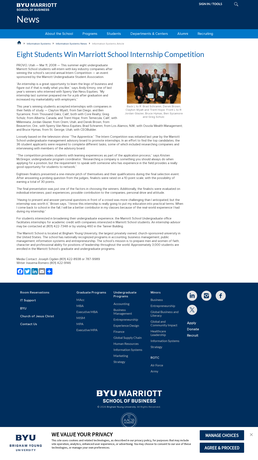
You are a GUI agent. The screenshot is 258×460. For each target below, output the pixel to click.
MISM (80, 318)
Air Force (157, 365)
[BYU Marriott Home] (37, 7)
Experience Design (126, 325)
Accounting (121, 304)
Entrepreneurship (125, 319)
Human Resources (126, 343)
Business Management (122, 311)
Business (157, 300)
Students (114, 34)
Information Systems (39, 43)
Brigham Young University (121, 407)
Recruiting (205, 34)
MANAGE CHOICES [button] (222, 435)
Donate (193, 329)
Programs (89, 34)
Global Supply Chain (127, 337)
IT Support (28, 300)
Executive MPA (87, 330)
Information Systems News (71, 43)
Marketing (120, 356)
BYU (23, 308)
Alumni (182, 34)
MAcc (80, 300)
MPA (79, 324)
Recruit (192, 335)
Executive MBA (87, 312)
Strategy (119, 362)
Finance (118, 331)
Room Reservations (34, 293)
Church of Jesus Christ (37, 316)
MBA (80, 306)
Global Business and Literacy (165, 313)
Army (154, 371)
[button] (251, 434)
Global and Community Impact (164, 323)
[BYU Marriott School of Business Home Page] (19, 42)
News (28, 19)
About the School (59, 34)
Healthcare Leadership (158, 333)
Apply (191, 323)
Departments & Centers (149, 34)
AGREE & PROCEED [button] (222, 448)
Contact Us (28, 324)
